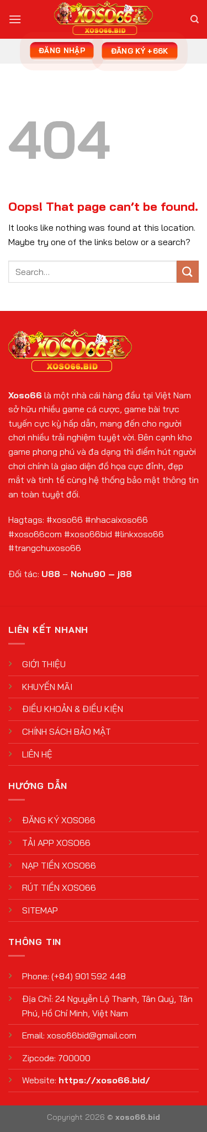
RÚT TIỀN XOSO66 (59, 887)
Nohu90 (88, 573)
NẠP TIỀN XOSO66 (59, 865)
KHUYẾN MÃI (47, 686)
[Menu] (15, 19)
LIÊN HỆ (37, 754)
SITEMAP (40, 910)
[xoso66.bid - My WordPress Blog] (104, 19)
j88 (125, 573)
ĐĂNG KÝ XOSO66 (58, 819)
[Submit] (188, 271)
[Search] (194, 19)
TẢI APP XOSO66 (56, 842)
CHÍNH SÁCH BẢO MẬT (66, 731)
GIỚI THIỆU (44, 663)
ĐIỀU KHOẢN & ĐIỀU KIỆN (72, 708)
